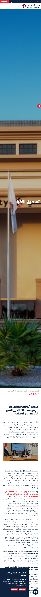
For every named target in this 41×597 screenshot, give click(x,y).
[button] (39, 106)
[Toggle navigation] (3, 6)
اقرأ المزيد (15, 585)
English (3, 2)
